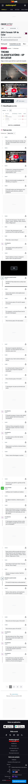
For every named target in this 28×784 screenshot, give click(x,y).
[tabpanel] (14, 402)
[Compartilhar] (25, 137)
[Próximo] (21, 686)
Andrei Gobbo (15, 694)
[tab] (7, 101)
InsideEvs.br (14, 743)
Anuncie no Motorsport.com (14, 762)
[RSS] (21, 735)
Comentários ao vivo (15, 43)
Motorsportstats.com (14, 753)
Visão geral (4, 43)
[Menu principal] (2, 5)
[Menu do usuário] (25, 5)
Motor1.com (14, 745)
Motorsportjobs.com (14, 748)
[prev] (7, 686)
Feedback (14, 759)
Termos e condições (9, 776)
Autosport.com (14, 750)
